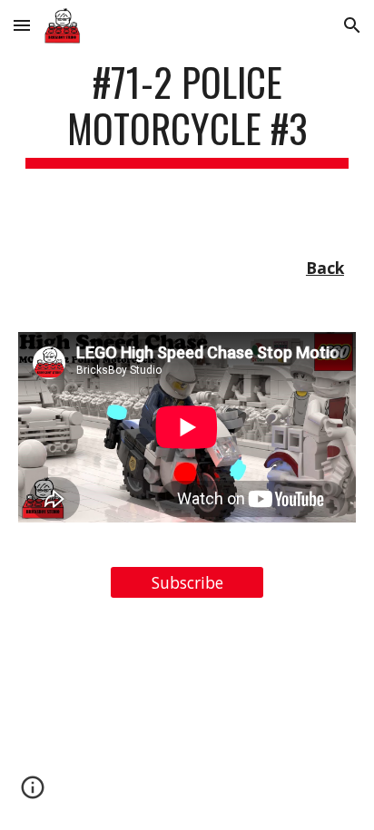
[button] (22, 25)
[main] (187, 113)
